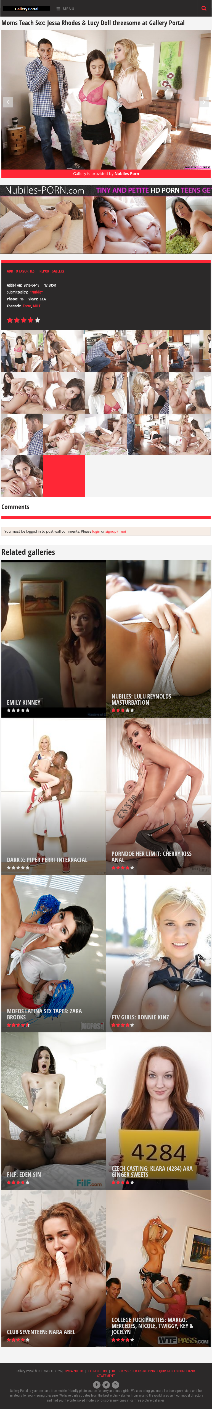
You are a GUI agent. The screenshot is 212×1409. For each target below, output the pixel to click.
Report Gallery (52, 271)
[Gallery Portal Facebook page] (96, 1385)
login (96, 531)
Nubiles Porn (127, 173)
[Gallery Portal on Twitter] (106, 1385)
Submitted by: (17, 292)
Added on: (14, 285)
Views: (33, 299)
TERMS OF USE (98, 1371)
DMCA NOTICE (74, 1371)
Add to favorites (21, 271)
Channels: (14, 305)
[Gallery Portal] (26, 8)
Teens (27, 305)
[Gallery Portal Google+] (115, 1385)
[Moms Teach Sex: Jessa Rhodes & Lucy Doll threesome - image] (22, 350)
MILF (37, 305)
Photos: (12, 299)
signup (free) (115, 531)
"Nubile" (36, 292)
